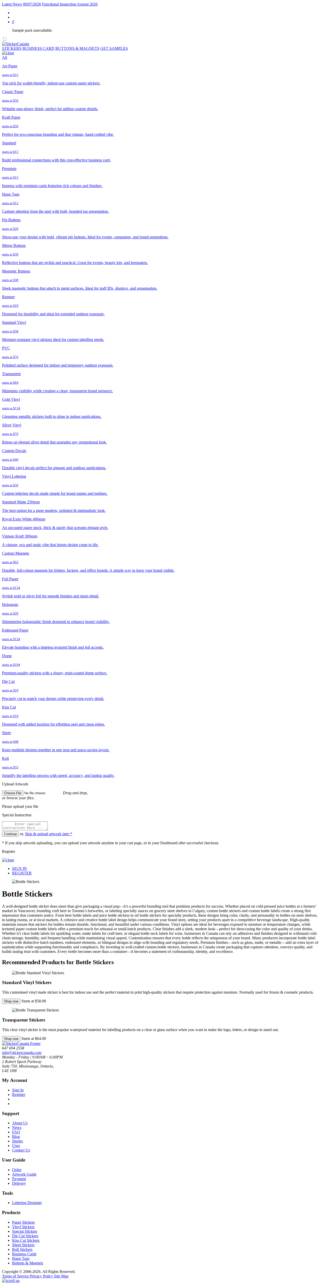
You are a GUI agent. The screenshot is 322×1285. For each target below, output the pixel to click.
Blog (16, 1136)
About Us (20, 1123)
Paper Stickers (23, 1222)
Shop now (11, 1001)
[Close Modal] (8, 53)
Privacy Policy (42, 1276)
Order (16, 1170)
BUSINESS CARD (38, 48)
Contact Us (21, 1150)
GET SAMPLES (114, 48)
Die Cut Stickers (25, 1236)
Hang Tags (20, 1258)
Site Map (61, 1276)
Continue (10, 834)
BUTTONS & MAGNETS (77, 48)
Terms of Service (16, 1276)
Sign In (18, 1090)
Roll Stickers (22, 1249)
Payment (19, 1179)
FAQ (16, 1132)
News (16, 1127)
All (4, 57)
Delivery (19, 1183)
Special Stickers (24, 1231)
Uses (16, 1145)
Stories (17, 1141)
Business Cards (24, 1254)
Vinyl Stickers (23, 1227)
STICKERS (11, 48)
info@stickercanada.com (22, 1052)
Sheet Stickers (23, 1245)
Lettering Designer (27, 1203)
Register (18, 1094)
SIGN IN (19, 868)
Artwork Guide (24, 1174)
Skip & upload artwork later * (48, 834)
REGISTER (22, 873)
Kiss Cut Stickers (25, 1240)
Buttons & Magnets (27, 1263)
